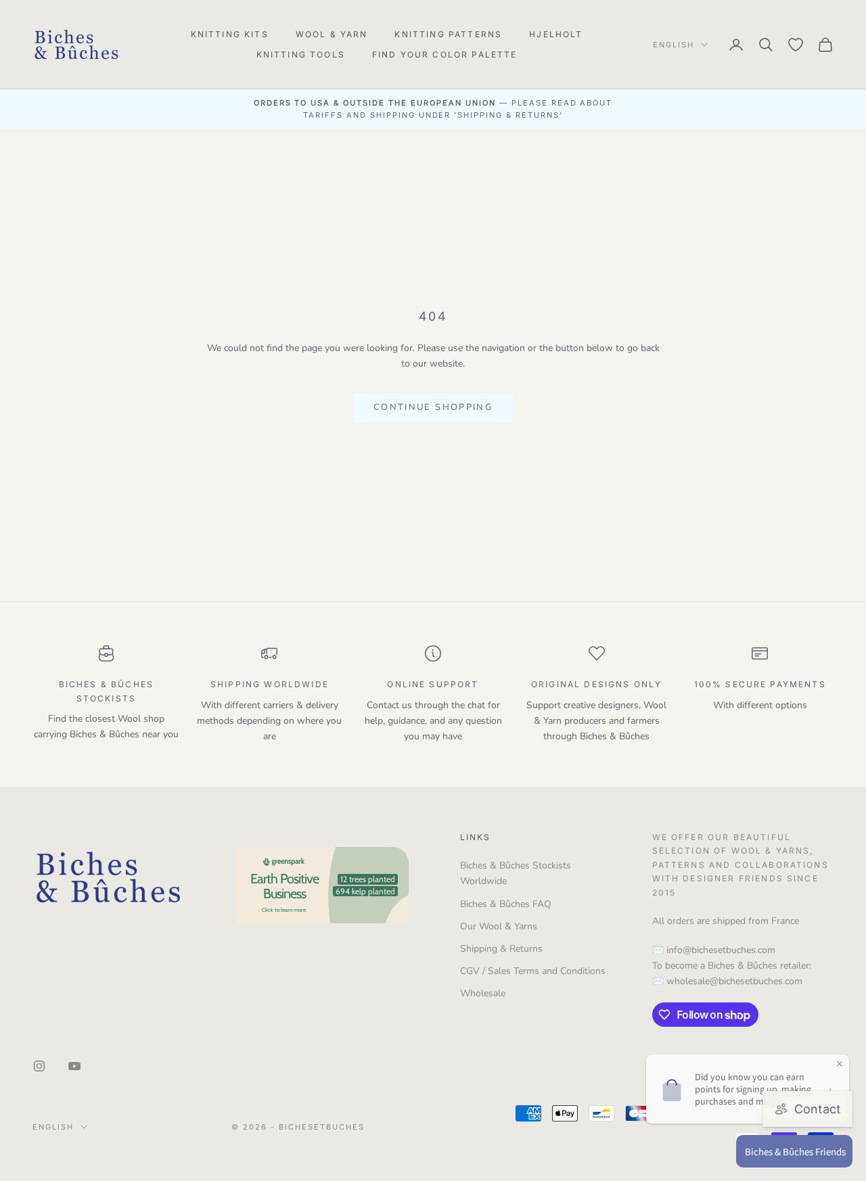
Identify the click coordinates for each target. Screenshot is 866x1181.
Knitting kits (230, 34)
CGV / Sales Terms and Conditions (533, 971)
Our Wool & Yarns (498, 926)
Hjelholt (556, 34)
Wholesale (482, 993)
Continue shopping (433, 407)
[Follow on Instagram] (39, 1066)
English (673, 44)
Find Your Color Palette (445, 54)
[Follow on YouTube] (74, 1066)
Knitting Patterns (448, 34)
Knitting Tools (300, 54)
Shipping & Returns (501, 948)
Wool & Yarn (332, 34)
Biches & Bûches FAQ (505, 904)
